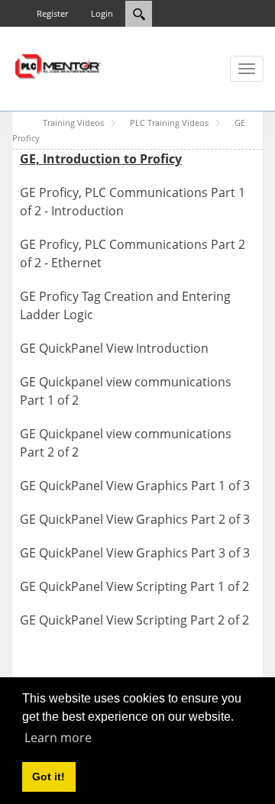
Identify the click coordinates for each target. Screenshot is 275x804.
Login (102, 13)
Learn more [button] (58, 737)
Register (52, 13)
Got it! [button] (48, 776)
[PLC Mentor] (57, 65)
